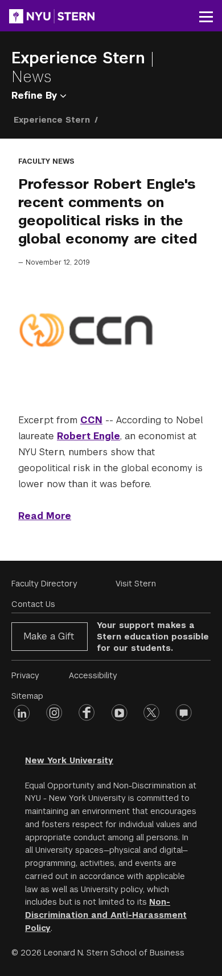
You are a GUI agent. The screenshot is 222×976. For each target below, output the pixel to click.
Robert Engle (88, 436)
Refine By (35, 96)
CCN (91, 420)
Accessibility (93, 675)
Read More (44, 516)
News (31, 77)
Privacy (25, 675)
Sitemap (27, 696)
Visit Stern (136, 583)
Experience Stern (80, 58)
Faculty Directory (44, 583)
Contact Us (33, 604)
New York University (69, 760)
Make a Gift (48, 636)
